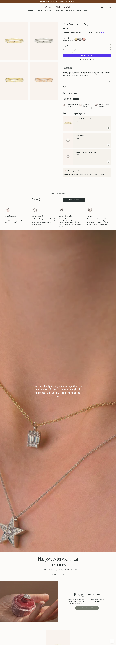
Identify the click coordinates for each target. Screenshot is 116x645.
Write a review (74, 200)
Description (67, 67)
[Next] (110, 1)
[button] (30, 11)
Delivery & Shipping (71, 98)
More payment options (87, 59)
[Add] (108, 128)
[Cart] (110, 6)
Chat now (101, 174)
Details (65, 81)
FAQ (64, 87)
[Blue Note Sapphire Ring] (68, 123)
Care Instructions (70, 93)
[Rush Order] (68, 140)
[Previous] (5, 1)
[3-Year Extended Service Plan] (68, 157)
